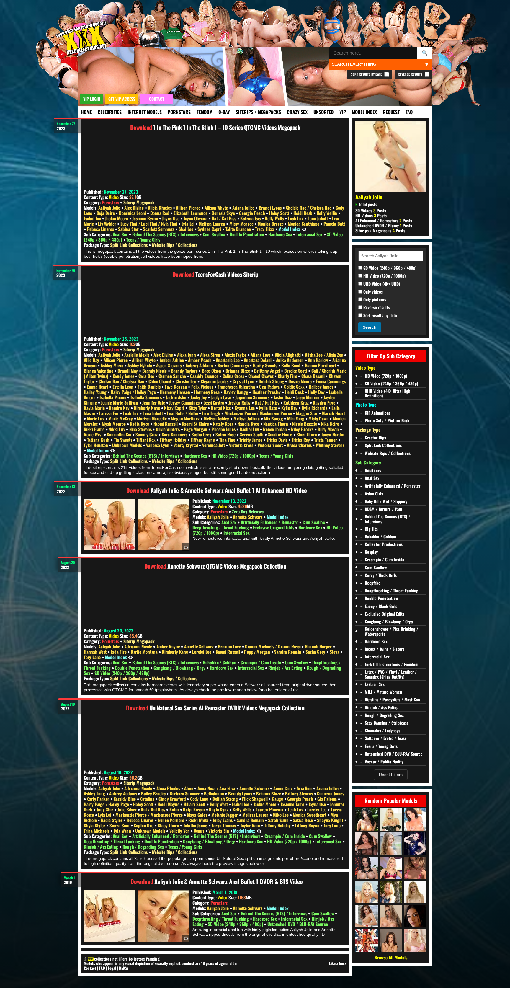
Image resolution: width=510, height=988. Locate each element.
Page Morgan (196, 429)
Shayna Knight (330, 820)
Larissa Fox (109, 413)
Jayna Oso (171, 218)
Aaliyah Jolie (109, 207)
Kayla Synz (219, 809)
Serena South (252, 434)
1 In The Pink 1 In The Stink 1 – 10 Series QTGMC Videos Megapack (226, 127)
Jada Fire (119, 651)
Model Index (364, 111)
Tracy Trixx (265, 229)
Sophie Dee (144, 825)
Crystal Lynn (244, 381)
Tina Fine (227, 439)
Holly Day (317, 392)
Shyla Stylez (95, 825)
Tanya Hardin (332, 434)
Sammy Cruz (146, 434)
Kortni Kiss (221, 408)
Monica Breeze (271, 223)
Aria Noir (305, 788)
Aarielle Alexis (137, 354)
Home (86, 111)
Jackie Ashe (176, 397)
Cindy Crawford (172, 798)
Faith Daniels (149, 386)
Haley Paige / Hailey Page (134, 392)
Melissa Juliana (247, 418)
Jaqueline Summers (252, 397)
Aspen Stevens (169, 365)
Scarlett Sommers (159, 229)
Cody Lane (199, 798)
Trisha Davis (277, 439)
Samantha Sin (119, 434)
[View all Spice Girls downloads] (366, 940)
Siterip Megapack (139, 202)
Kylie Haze (268, 408)
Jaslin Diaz (283, 397)
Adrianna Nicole (138, 646)
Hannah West (96, 651)
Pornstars (179, 111)
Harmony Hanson (175, 392)
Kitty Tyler (198, 408)
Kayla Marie (95, 408)
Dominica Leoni (133, 213)
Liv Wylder (107, 223)
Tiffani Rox (146, 439)
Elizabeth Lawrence (191, 213)
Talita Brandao (238, 229)
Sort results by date (379, 315)
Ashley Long (95, 793)
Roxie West (94, 434)
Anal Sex (121, 234)
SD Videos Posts (370, 210)
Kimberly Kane (147, 408)
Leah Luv (296, 218)
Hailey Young (95, 392)
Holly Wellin (327, 213)
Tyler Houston (96, 445)
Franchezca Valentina (237, 386)
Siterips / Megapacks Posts (380, 230)
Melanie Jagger (225, 814)
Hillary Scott (195, 804)
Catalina (148, 798)
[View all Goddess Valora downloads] (415, 843)
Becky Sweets (265, 365)
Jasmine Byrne (145, 218)
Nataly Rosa (224, 423)
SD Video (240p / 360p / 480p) (122, 673)
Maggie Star (307, 413)
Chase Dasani (313, 376)
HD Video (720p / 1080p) (233, 455)
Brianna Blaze (238, 370)
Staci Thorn (307, 434)
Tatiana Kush (99, 439)
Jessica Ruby (240, 402)
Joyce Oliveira (196, 218)
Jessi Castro (214, 402)
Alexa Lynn (187, 354)
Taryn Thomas (224, 825)
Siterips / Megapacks (258, 111)
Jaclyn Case (221, 397)
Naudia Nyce (249, 423)
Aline (189, 788)
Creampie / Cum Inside (261, 662)
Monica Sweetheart (310, 814)
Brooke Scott (296, 370)
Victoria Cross (241, 445)
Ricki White (199, 820)
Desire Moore (300, 381)
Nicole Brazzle (305, 423)
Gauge (278, 798)
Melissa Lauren (212, 223)
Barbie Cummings (234, 365)
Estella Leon (123, 386)
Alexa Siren (210, 354)
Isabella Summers (146, 397)
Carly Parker (98, 798)
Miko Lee (281, 814)
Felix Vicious (202, 386)
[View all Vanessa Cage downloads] (415, 940)
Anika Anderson (290, 360)
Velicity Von (180, 830)
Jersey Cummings (185, 402)
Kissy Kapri (174, 408)
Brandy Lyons (240, 793)
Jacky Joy (199, 397)
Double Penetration (247, 234)
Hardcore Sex (280, 234)
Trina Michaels (97, 830)
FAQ (409, 111)
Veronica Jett (214, 445)
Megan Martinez (185, 418)
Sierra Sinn (120, 825)
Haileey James (321, 386)
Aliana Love (261, 354)
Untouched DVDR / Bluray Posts (383, 225)
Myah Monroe (114, 423)
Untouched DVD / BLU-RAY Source (297, 924)
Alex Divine (134, 207)
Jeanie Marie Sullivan (120, 402)
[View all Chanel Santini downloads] (415, 819)
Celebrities (110, 111)
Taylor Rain (250, 825)
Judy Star (106, 809)
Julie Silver (127, 809)
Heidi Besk (303, 213)
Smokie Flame (280, 434)
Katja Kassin (194, 809)
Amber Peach (200, 360)
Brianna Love (230, 646)
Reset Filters (391, 774)
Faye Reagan (176, 386)
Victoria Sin (219, 830)
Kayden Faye (324, 402)
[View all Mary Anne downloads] (415, 892)
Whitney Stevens (330, 445)
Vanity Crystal (186, 445)
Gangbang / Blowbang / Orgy (180, 667)
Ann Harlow (318, 360)
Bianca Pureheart (321, 365)
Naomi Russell (166, 423)
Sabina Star (129, 229)
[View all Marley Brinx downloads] (415, 916)
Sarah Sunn (279, 820)
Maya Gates (197, 814)
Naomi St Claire (196, 423)
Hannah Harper (319, 646)
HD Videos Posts (371, 215)
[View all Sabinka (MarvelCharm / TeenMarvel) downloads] (366, 843)
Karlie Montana (145, 651)
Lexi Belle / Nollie (183, 413)
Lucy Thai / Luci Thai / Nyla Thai (149, 223)
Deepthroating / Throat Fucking (221, 527)
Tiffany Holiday (173, 439)
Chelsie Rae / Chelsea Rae (309, 207)
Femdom (204, 111)
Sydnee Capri (209, 229)
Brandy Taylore (185, 370)
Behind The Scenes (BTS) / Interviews (166, 234)
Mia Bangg (274, 418)
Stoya (335, 651)
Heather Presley (267, 392)
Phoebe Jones (224, 429)
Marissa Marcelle (152, 418)
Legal (112, 968)
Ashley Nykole (140, 365)
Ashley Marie (112, 365)
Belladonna (214, 793)
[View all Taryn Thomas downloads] (366, 819)
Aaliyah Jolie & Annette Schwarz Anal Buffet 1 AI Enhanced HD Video (229, 490)
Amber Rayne (168, 646)
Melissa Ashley (217, 418)
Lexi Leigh (211, 413)
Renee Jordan (275, 429)
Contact (90, 968)
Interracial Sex (310, 234)
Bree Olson (212, 370)
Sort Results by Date (367, 74)
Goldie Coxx (295, 386)
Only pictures (374, 299)
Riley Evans (223, 820)
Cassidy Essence (204, 376)
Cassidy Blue (125, 798)
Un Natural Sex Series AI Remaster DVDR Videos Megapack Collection (227, 707)
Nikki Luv (117, 429)
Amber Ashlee (172, 360)
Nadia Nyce (140, 423)
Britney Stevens (299, 793)
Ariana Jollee (244, 207)
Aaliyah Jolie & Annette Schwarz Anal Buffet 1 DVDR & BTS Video (228, 881)
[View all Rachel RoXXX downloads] (391, 916)
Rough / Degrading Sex (143, 846)
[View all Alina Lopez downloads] (391, 940)
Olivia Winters (168, 429)
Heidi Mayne (169, 804)
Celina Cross (234, 376)
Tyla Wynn (123, 830)
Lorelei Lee (202, 651)
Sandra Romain (288, 651)
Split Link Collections (129, 245)
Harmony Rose (207, 392)
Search (370, 327)
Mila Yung (296, 418)
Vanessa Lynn (158, 445)
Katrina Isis (250, 218)
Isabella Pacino (113, 397)
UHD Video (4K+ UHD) (381, 283)
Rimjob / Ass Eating (286, 667)
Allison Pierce (188, 207)
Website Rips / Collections (174, 245)
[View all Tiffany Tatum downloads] (391, 843)
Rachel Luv (250, 429)
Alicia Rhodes (160, 207)
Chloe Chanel (160, 381)
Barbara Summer (185, 793)
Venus (199, 830)
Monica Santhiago (304, 223)
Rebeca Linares (101, 229)
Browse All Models (391, 957)
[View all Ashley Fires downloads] (391, 868)
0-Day (224, 111)
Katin (174, 809)
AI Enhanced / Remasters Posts (383, 220)
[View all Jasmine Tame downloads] (366, 892)
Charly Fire (288, 376)
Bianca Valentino (99, 370)
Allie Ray (92, 360)
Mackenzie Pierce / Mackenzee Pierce (259, 413)
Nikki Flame (95, 429)
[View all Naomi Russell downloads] (366, 916)
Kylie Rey (290, 408)
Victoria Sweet (271, 445)
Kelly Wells (275, 218)
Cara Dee (146, 376)
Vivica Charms (300, 445)
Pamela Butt (334, 223)
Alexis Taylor (236, 354)
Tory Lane (93, 657)
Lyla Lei (189, 223)
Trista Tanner (326, 439)
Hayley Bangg (236, 392)
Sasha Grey (202, 434)
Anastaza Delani (258, 360)
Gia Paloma (327, 798)
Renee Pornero (171, 820)
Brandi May (128, 370)
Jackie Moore (117, 218)
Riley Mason (329, 429)
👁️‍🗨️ (304, 229)
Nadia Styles (112, 820)
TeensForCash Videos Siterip (226, 274)
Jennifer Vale (154, 402)
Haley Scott (279, 213)
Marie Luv (96, 418)
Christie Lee (186, 381)
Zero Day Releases (248, 511)
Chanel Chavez (261, 376)
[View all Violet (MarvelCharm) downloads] (391, 892)
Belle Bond (291, 365)
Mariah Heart (333, 413)
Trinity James (251, 439)
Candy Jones (124, 376)
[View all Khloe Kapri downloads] (415, 868)
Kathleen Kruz (296, 402)
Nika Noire (330, 423)
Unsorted (323, 111)
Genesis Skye (224, 213)
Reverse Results (410, 74)
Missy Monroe (241, 223)
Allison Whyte (217, 207)
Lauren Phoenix (270, 809)
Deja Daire (106, 213)
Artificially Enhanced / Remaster (270, 522)
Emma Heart (98, 386)
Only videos (372, 291)
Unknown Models (127, 445)
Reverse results (376, 307)
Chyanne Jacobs (215, 381)
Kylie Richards (315, 408)
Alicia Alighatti (288, 354)
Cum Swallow (215, 234)
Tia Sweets (123, 439)
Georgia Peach (252, 213)
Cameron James (330, 793)
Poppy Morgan (257, 651)
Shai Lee (186, 229)
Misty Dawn (319, 418)
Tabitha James (196, 825)
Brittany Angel (267, 370)
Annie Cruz (283, 788)
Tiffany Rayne (203, 439)
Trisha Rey (301, 439)
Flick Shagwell (255, 798)
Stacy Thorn (169, 825)
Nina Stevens (141, 429)
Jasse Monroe (308, 397)
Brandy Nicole (155, 370)
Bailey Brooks (153, 793)
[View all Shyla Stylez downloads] (391, 819)
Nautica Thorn (276, 423)
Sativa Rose (226, 434)
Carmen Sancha (172, 376)
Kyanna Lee (245, 408)
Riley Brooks (302, 429)
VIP (342, 111)
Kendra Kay (120, 408)
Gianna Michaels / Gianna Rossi (273, 646)
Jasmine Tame (293, 804)
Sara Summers (175, 434)
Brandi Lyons (271, 207)
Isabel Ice (93, 218)
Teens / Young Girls (143, 239)
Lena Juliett (318, 218)
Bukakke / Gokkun (220, 662)
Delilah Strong (272, 381)
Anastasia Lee (228, 360)
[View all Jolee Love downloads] (366, 868)
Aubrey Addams (200, 365)
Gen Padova (270, 386)
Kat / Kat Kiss (224, 218)
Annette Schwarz (248, 516)
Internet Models (145, 111)
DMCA (123, 968)
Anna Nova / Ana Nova (216, 788)
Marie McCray (121, 418)
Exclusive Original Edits (274, 527)
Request (391, 111)
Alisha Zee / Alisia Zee (324, 354)
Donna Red (160, 213)
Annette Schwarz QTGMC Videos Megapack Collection (226, 566)
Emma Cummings (331, 381)
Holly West (219, 804)
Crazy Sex (297, 111)
